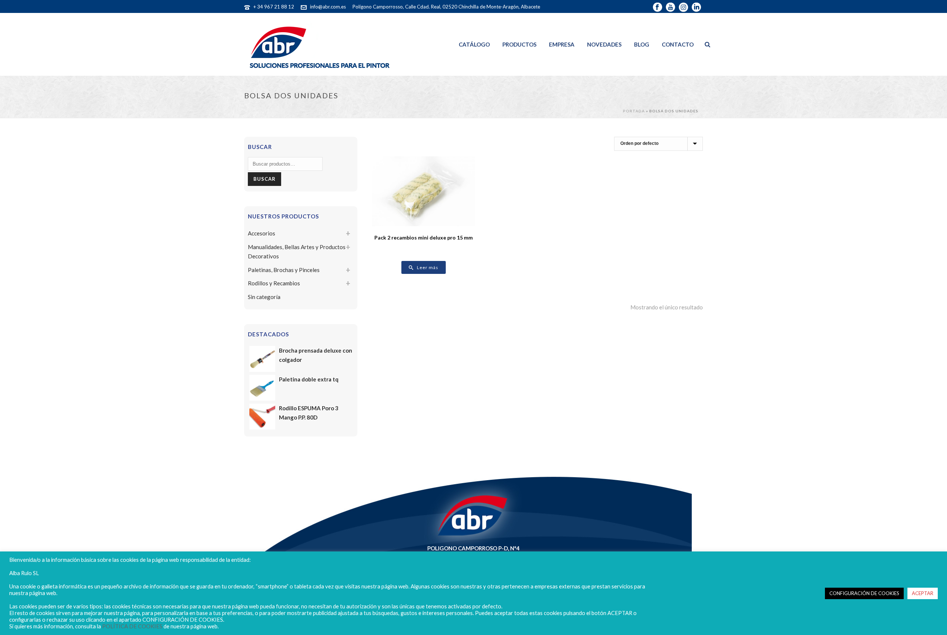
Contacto (678, 44)
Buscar (264, 179)
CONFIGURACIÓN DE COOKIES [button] (864, 593)
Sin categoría (264, 296)
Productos (519, 44)
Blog (641, 44)
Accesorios (261, 233)
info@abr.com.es (328, 7)
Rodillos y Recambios (274, 283)
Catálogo (474, 44)
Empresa (561, 44)
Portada (634, 111)
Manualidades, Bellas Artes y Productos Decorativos (297, 251)
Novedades (604, 44)
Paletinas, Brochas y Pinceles (284, 269)
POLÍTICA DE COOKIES (132, 626)
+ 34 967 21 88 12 (273, 7)
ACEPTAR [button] (922, 593)
